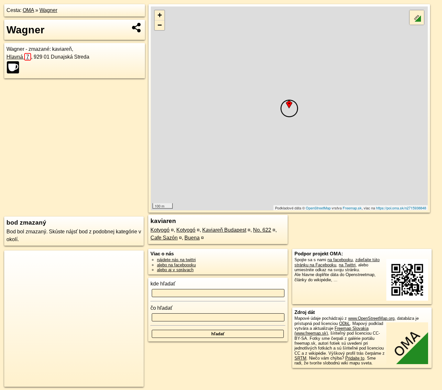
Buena (192, 237)
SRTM (300, 358)
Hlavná (17, 57)
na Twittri (347, 264)
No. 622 (262, 230)
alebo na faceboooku (176, 264)
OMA (28, 10)
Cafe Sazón (164, 237)
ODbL (344, 323)
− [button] (160, 25)
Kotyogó (160, 230)
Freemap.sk (352, 207)
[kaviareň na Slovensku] (15, 67)
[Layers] (417, 17)
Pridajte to (354, 358)
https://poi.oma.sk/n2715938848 (401, 207)
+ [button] (160, 15)
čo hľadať (161, 308)
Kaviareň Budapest (224, 230)
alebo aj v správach (175, 269)
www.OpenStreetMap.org (371, 318)
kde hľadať (162, 283)
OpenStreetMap (318, 207)
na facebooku (340, 259)
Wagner (48, 10)
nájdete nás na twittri (176, 259)
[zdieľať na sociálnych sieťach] (136, 27)
